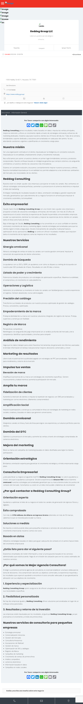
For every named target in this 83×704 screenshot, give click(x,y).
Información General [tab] (19, 112)
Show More (77, 54)
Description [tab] (6, 112)
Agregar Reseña (66, 48)
